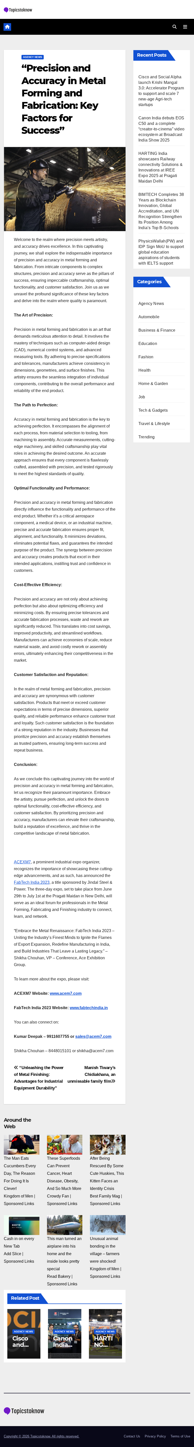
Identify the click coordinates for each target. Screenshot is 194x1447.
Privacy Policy (155, 1436)
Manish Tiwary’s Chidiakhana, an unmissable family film (91, 1074)
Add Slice (12, 1254)
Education (147, 343)
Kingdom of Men (18, 1196)
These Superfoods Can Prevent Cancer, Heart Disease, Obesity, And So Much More (64, 1173)
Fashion (145, 357)
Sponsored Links (19, 1204)
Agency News (32, 57)
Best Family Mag (105, 1196)
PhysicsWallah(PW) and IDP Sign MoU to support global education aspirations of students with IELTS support (161, 252)
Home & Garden (153, 383)
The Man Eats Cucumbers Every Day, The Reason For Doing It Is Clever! (20, 1173)
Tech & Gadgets (153, 410)
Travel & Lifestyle (154, 423)
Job (141, 397)
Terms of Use (180, 1436)
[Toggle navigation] (185, 26)
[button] (175, 27)
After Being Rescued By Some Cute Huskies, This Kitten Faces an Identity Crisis (107, 1173)
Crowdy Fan (58, 1196)
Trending (146, 437)
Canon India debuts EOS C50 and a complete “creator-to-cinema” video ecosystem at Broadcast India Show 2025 (161, 129)
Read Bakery (58, 1276)
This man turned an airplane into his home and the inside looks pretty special (64, 1254)
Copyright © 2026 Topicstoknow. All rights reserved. (41, 1436)
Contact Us (132, 1436)
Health (144, 370)
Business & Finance (157, 330)
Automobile (148, 317)
